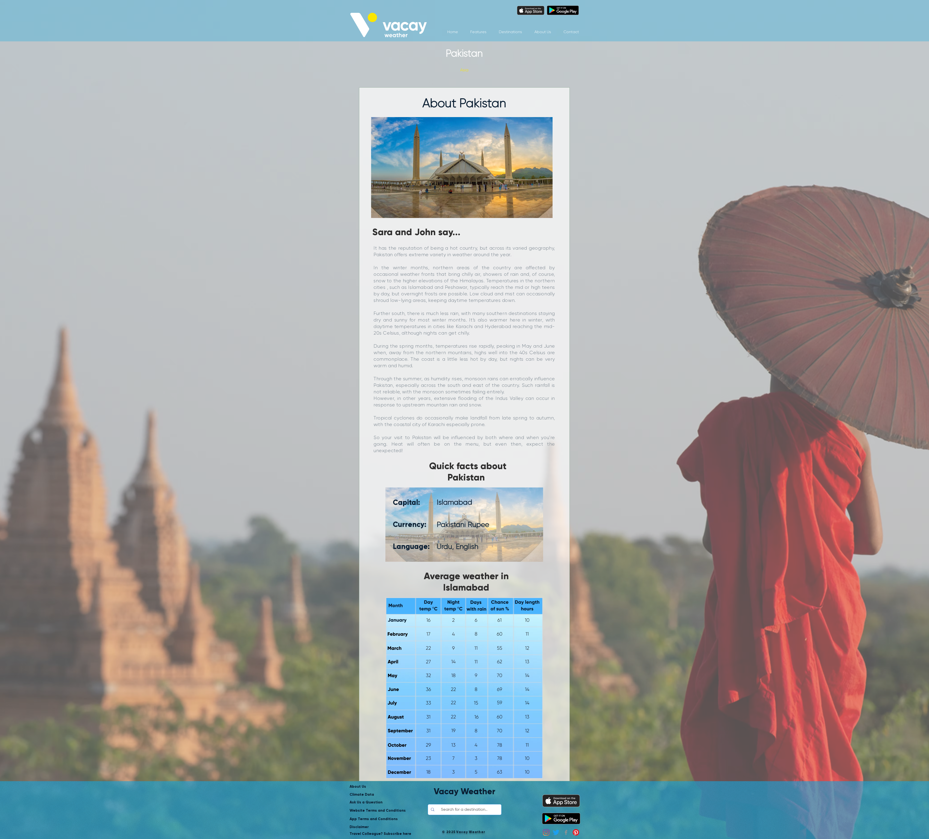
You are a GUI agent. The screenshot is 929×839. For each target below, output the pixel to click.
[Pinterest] (576, 832)
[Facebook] (566, 832)
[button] (510, 32)
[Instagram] (546, 832)
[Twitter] (556, 832)
